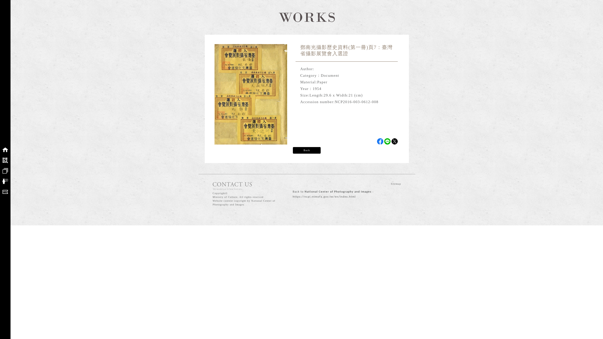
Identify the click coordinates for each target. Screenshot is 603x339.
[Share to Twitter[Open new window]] (394, 141)
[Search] (5, 160)
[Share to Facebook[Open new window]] (380, 141)
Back (307, 150)
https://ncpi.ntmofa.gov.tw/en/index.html (324, 196)
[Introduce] (5, 181)
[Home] (5, 150)
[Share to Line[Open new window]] (387, 141)
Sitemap (396, 184)
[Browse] (5, 171)
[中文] (5, 192)
